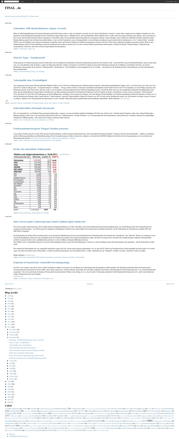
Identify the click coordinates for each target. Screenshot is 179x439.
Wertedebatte (80, 257)
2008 (9, 386)
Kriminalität (9, 421)
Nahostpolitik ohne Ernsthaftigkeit (30, 80)
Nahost (54, 103)
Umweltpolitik (56, 140)
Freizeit (140, 413)
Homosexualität (132, 416)
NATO (20, 423)
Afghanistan (15, 408)
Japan (30, 49)
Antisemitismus (102, 409)
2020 (9, 303)
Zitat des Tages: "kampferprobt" (29, 57)
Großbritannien (102, 416)
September (13, 337)
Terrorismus (15, 428)
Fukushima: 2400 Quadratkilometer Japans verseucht (39, 28)
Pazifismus (64, 423)
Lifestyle (53, 421)
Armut (135, 408)
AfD (6, 409)
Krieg (33, 71)
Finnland (95, 413)
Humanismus (144, 416)
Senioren (72, 426)
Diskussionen (34, 16)
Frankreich (37, 278)
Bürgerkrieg (69, 411)
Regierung (163, 423)
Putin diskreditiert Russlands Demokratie (33, 108)
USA (88, 428)
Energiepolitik (10, 413)
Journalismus (78, 418)
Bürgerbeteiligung (57, 411)
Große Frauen (37, 138)
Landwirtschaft (44, 421)
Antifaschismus (61, 408)
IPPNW (29, 418)
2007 (9, 389)
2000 (9, 402)
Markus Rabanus (76, 421)
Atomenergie (23, 49)
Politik (82, 423)
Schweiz (65, 426)
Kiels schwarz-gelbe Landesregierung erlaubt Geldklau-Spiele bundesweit (49, 221)
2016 (9, 314)
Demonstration (123, 411)
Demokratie (27, 120)
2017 (9, 311)
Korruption (41, 120)
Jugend (88, 418)
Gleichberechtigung (79, 416)
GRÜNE (113, 416)
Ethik (35, 413)
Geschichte (49, 416)
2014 (9, 319)
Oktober (12, 335)
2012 (9, 324)
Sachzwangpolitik (33, 426)
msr (34, 49)
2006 (9, 392)
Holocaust (122, 416)
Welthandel (10, 430)
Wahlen (46, 213)
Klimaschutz (131, 418)
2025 (9, 296)
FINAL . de (13, 7)
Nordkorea (29, 423)
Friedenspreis (14, 416)
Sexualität (90, 426)
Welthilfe (18, 430)
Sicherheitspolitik (106, 426)
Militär (128, 421)
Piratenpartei (73, 423)
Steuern (162, 426)
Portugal (104, 423)
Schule (51, 426)
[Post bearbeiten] (6, 101)
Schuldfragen (44, 426)
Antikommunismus (90, 409)
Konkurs (139, 418)
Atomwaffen (15, 411)
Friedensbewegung (151, 413)
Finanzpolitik (85, 413)
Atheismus (157, 409)
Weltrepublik (37, 430)
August (12, 361)
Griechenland (91, 416)
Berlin (21, 213)
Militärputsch (136, 421)
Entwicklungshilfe (27, 413)
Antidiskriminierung (46, 409)
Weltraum (27, 430)
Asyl (149, 409)
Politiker (51, 120)
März (11, 373)
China (90, 411)
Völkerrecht (153, 428)
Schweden (58, 426)
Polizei (98, 423)
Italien (62, 418)
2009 (9, 384)
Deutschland (27, 103)
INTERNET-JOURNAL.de (18, 436)
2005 (9, 394)
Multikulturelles (158, 421)
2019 (9, 306)
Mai (10, 368)
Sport (138, 426)
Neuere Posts (9, 284)
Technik (7, 428)
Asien (20, 120)
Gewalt (69, 416)
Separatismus (81, 426)
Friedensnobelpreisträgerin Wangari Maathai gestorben (40, 128)
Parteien (59, 257)
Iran (41, 418)
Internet (21, 418)
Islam (47, 418)
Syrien (169, 426)
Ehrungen (27, 140)
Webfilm (171, 428)
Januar (11, 379)
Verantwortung (99, 428)
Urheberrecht (80, 428)
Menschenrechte (45, 140)
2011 (9, 327)
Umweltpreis (71, 428)
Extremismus (56, 413)
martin (85, 421)
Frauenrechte (35, 140)
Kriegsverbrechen (167, 418)
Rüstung (42, 71)
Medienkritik (96, 420)
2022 (9, 298)
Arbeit (127, 409)
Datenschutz (100, 411)
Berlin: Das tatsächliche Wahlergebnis (32, 149)
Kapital (102, 418)
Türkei (42, 428)
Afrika (21, 140)
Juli (10, 363)
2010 (9, 381)
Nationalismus (9, 423)
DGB (149, 411)
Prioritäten (138, 423)
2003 (9, 399)
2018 (9, 309)
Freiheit (42, 257)
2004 (9, 397)
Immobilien (154, 416)
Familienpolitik (67, 413)
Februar (12, 376)
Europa (34, 120)
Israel (46, 103)
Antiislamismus (76, 408)
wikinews (70, 430)
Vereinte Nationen (64, 103)
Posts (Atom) (17, 288)
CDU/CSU (22, 257)
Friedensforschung (25, 71)
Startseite (90, 284)
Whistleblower (61, 430)
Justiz (95, 418)
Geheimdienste (37, 416)
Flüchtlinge (103, 413)
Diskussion (126, 98)
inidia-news (170, 416)
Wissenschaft (89, 430)
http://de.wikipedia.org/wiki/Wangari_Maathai (60, 138)
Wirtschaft (78, 430)
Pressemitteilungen (126, 423)
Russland (11, 425)
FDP (37, 257)
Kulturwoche (20, 421)
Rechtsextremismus (149, 423)
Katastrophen (45, 278)
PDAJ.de (12, 434)
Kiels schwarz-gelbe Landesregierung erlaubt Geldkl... (27, 355)
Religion (171, 423)
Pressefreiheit (113, 423)
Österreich (39, 423)
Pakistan (46, 423)
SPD (131, 426)
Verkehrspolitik (142, 428)
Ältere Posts (170, 284)
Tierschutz (25, 428)
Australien (27, 411)
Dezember (13, 329)
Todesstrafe (34, 428)
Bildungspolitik (44, 411)
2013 (9, 322)
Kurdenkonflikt (32, 421)
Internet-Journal (10, 16)
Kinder (123, 418)
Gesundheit (60, 416)
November (13, 332)
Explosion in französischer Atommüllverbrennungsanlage (41, 262)
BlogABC (25, 16)
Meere (107, 421)
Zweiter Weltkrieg (101, 430)
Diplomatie (157, 411)
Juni (11, 366)
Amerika (33, 408)
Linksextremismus (63, 421)
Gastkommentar (25, 416)
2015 (9, 316)
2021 (9, 301)
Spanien (125, 426)
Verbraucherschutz (111, 428)
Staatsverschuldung (69, 257)
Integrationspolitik (12, 418)
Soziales (116, 426)
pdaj (18, 16)
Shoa (97, 426)
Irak (34, 418)
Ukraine (50, 428)
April (11, 371)
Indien (162, 416)
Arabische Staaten (16, 103)
